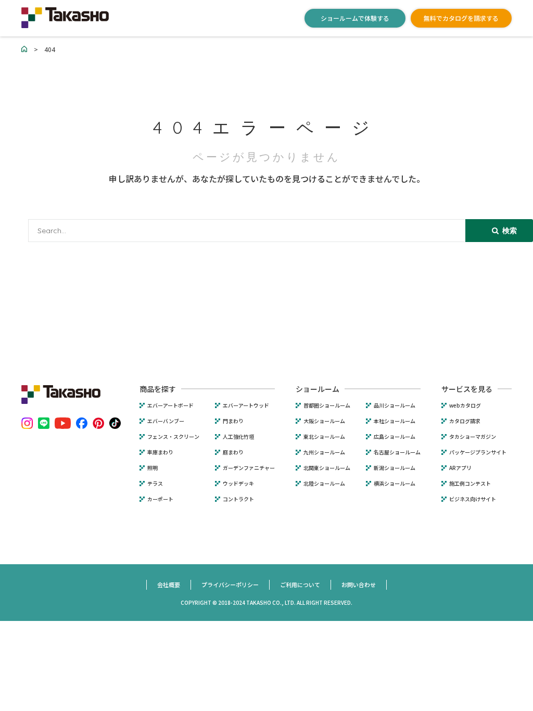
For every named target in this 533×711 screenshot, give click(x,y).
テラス (155, 483)
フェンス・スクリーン (173, 436)
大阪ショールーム (324, 421)
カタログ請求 (464, 421)
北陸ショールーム (324, 483)
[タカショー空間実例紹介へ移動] (24, 49)
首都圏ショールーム (326, 405)
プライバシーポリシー (230, 584)
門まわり (233, 421)
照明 (152, 468)
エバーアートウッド (246, 405)
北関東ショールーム (326, 468)
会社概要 (168, 584)
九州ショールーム (324, 452)
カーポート (160, 499)
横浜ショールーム (394, 483)
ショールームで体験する (355, 18)
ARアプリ (460, 468)
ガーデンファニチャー (249, 468)
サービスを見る (466, 388)
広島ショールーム (394, 436)
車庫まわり (160, 452)
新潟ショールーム (394, 468)
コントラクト (238, 499)
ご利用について (300, 584)
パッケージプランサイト (477, 452)
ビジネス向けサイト (472, 499)
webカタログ (465, 405)
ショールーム (317, 388)
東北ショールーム (324, 436)
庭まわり (233, 452)
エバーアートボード (170, 405)
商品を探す (157, 388)
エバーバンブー (165, 421)
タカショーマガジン (472, 436)
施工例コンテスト (470, 483)
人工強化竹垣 (238, 436)
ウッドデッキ (238, 483)
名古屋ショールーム (397, 452)
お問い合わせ (358, 584)
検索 (508, 230)
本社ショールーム (394, 421)
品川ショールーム (394, 405)
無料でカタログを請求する (461, 18)
